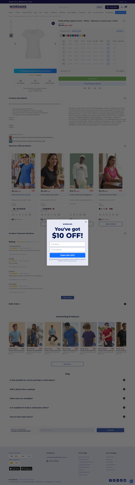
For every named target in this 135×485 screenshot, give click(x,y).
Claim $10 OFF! (67, 255)
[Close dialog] (85, 221)
